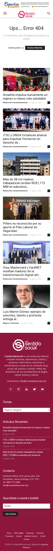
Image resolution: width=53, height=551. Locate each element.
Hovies (26, 539)
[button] (49, 13)
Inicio (9, 533)
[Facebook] (11, 389)
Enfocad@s (18, 533)
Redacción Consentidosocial (15, 102)
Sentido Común (30, 536)
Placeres (40, 533)
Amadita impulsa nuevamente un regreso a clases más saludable (25, 96)
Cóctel (42, 536)
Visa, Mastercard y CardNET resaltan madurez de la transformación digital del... (22, 271)
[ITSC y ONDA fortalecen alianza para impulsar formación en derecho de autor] (26, 120)
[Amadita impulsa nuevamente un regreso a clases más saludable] (26, 79)
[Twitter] (34, 389)
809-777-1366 (13, 482)
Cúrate (19, 536)
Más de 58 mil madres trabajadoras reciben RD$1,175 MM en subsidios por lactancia (23, 453)
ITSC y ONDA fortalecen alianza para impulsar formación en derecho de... (25, 138)
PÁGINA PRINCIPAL (35, 48)
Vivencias (30, 533)
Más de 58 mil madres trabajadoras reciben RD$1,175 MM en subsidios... (24, 183)
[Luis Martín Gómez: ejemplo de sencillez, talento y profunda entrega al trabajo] (26, 296)
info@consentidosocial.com (33, 381)
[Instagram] (18, 389)
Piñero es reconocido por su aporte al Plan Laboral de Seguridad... (22, 227)
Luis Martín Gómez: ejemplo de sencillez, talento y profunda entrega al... (24, 315)
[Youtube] (42, 389)
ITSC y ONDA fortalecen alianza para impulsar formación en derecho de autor (24, 441)
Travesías (9, 536)
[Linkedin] (26, 389)
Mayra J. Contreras (11, 323)
